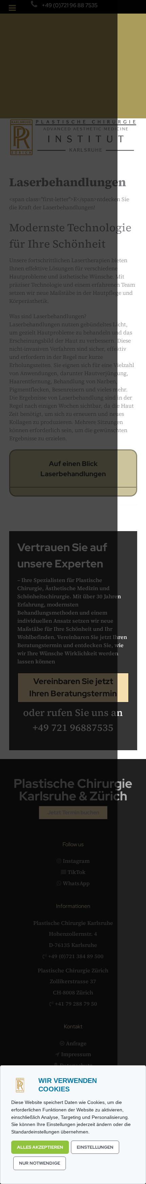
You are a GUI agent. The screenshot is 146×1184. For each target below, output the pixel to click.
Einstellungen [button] (95, 1147)
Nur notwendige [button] (39, 1163)
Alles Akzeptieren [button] (40, 1147)
